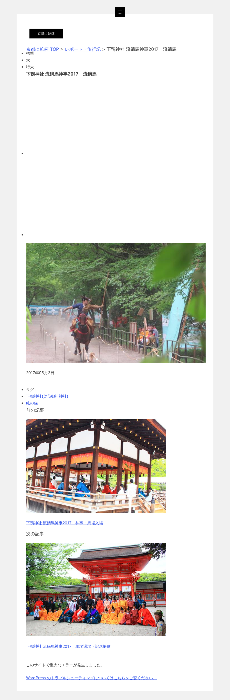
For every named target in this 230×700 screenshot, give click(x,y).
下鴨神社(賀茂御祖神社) (47, 396)
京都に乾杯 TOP (42, 49)
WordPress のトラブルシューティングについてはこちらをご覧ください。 (91, 677)
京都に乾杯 (46, 33)
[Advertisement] (115, 115)
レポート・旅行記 (83, 49)
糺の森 (32, 403)
